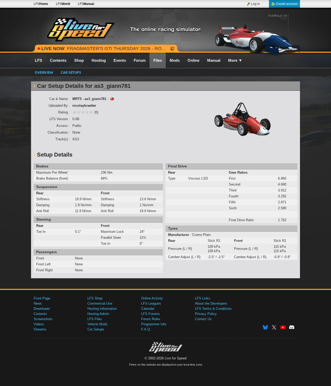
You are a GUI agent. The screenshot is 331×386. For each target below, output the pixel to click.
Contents (40, 314)
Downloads (42, 309)
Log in (255, 4)
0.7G (111, 36)
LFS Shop (94, 298)
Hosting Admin (98, 314)
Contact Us (203, 319)
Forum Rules (150, 319)
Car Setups (95, 329)
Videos (39, 324)
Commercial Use (99, 303)
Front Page (42, 298)
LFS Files (94, 319)
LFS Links (202, 298)
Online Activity (152, 298)
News (38, 303)
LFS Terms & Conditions (213, 309)
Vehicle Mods (97, 324)
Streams (40, 329)
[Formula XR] (255, 33)
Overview (44, 72)
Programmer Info (153, 324)
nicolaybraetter (84, 105)
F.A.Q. (146, 329)
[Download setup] (112, 99)
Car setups (71, 72)
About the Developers (211, 303)
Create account (286, 4)
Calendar (147, 309)
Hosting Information (102, 309)
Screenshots (43, 319)
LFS (41, 4)
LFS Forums (150, 314)
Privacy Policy (206, 314)
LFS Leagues (151, 303)
